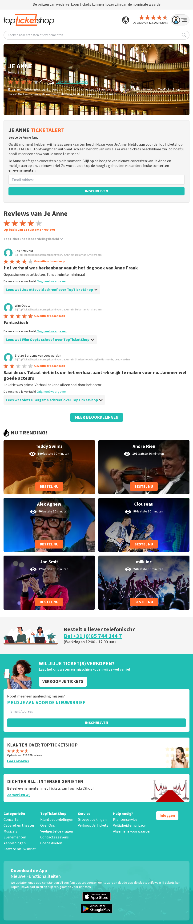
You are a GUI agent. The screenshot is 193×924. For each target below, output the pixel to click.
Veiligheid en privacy (129, 825)
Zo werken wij (18, 794)
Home (12, 72)
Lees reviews (18, 761)
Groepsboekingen (92, 819)
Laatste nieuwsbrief (20, 849)
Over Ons (47, 825)
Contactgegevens (54, 837)
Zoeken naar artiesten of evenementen (35, 35)
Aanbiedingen (15, 843)
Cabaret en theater (19, 825)
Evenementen (15, 837)
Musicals (10, 831)
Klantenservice (125, 819)
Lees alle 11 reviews (72, 82)
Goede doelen (51, 843)
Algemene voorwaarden (132, 831)
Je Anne (26, 72)
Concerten (12, 819)
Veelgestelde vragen (56, 831)
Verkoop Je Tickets (93, 825)
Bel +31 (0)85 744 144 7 (93, 636)
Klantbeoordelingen (56, 819)
